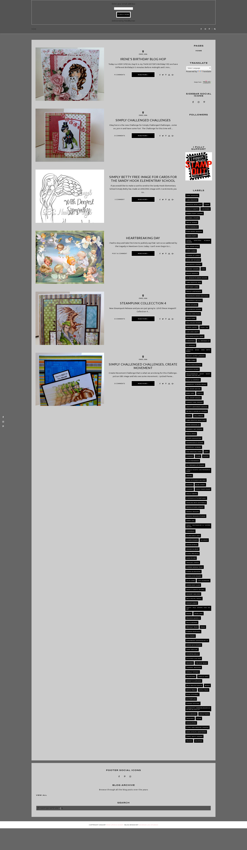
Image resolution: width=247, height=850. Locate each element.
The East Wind (201, 663)
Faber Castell (191, 327)
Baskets (189, 484)
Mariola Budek (192, 369)
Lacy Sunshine (203, 580)
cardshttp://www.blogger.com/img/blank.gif (198, 708)
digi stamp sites (192, 246)
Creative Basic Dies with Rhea (198, 350)
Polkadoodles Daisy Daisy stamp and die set (198, 374)
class (198, 456)
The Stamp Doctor (193, 389)
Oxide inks (198, 613)
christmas (190, 341)
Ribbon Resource (193, 631)
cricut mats (204, 714)
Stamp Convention (193, 438)
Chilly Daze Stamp (203, 489)
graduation (191, 723)
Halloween (198, 416)
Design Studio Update (195, 507)
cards (207, 204)
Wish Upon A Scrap (114, 825)
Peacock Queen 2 (193, 618)
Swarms (189, 663)
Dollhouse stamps (193, 323)
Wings (207, 685)
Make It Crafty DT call (195, 589)
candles (189, 456)
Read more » (143, 74)
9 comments (119, 74)
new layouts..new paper (196, 732)
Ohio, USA (143, 54)
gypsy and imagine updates (197, 727)
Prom (203, 627)
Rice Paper (190, 636)
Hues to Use (191, 558)
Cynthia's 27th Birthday (196, 498)
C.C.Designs (190, 345)
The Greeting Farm (194, 451)
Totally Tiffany (192, 672)
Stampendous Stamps (194, 442)
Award (189, 475)
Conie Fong (190, 318)
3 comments (119, 135)
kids (203, 269)
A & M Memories (192, 460)
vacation (198, 741)
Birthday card (192, 287)
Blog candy (200, 484)
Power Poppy (191, 236)
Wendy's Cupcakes (193, 681)
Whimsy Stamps (192, 269)
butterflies (191, 699)
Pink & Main (191, 433)
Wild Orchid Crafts (194, 685)
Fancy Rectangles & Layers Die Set (198, 525)
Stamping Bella (192, 654)
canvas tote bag (193, 703)
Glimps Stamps (192, 540)
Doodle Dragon (192, 511)
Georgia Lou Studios (148, 825)
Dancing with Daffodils (196, 502)
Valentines (190, 676)
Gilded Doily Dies (193, 535)
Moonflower (191, 603)
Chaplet (189, 489)
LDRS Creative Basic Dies (196, 420)
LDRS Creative (191, 200)
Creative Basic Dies (194, 204)
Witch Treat (191, 690)
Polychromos (191, 622)
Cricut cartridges (193, 291)
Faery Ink (204, 327)
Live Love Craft (192, 332)
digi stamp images (193, 398)
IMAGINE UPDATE (192, 562)
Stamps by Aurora (193, 447)
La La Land (190, 580)
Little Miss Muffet (193, 365)
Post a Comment (119, 253)
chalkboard (191, 714)
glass (199, 718)
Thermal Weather (193, 667)
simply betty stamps (194, 736)
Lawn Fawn (191, 360)
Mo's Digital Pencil (194, 598)
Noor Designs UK (193, 425)
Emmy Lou (190, 520)
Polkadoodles (192, 227)
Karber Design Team (194, 567)
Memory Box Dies (193, 594)
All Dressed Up (204, 341)
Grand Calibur (192, 549)
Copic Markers (192, 195)
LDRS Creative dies (193, 282)
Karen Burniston (193, 571)
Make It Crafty (192, 209)
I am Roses (205, 209)
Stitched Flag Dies (193, 658)
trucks (189, 741)
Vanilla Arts (203, 676)
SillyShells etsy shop (194, 336)
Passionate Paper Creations (197, 296)
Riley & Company (193, 380)
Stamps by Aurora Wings (196, 384)
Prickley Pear (192, 627)
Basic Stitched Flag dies (196, 480)
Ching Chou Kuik (193, 314)
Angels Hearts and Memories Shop (198, 470)
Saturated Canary (193, 264)
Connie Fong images (194, 402)
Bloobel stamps (192, 218)
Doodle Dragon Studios (195, 516)
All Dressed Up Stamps (195, 465)
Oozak (188, 613)
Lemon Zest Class (193, 585)
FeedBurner (129, 21)
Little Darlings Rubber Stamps (198, 241)
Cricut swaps (191, 493)
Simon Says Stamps (193, 645)
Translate (206, 71)
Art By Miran (191, 222)
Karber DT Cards (193, 255)
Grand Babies (191, 544)
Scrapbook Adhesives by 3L (197, 640)
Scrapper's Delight (194, 300)
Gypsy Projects (192, 553)
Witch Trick (203, 690)
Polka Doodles (192, 273)
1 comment (120, 199)
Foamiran (190, 531)
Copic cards (191, 251)
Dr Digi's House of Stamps (196, 411)
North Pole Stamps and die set (198, 608)
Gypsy (188, 416)
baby (207, 451)
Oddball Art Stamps (194, 429)
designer (190, 718)
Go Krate (204, 540)
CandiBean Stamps (193, 309)
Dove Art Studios (193, 260)
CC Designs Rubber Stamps (196, 278)
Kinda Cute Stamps (193, 576)
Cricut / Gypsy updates (195, 356)
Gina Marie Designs (194, 231)
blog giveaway (192, 694)
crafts (200, 393)
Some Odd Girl (192, 649)
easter (206, 456)
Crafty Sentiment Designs (196, 407)
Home (34, 29)
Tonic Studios (191, 305)
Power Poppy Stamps (194, 213)
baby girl (190, 393)
